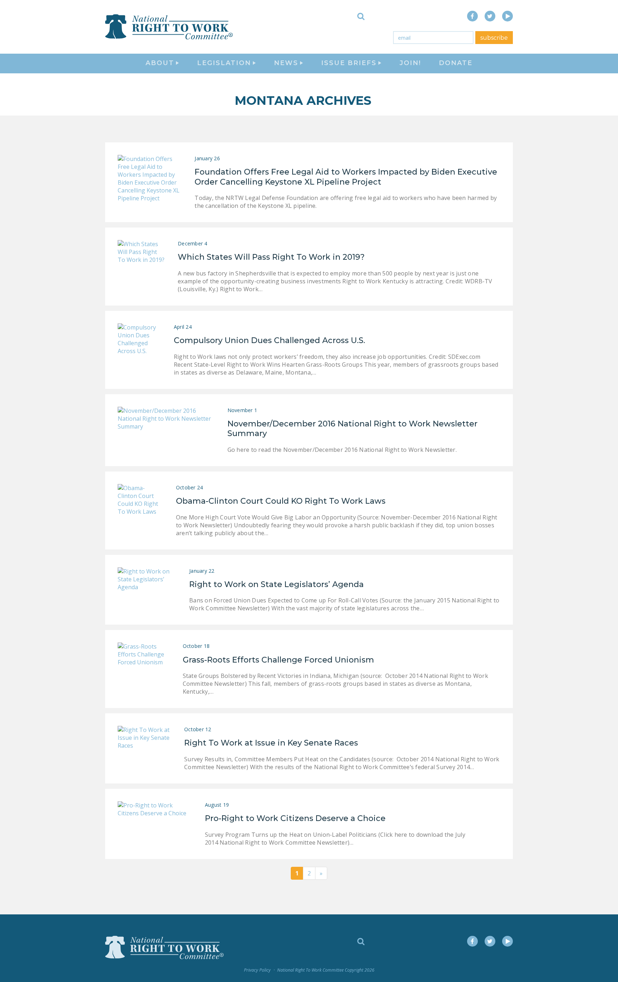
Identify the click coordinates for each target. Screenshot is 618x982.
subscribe (494, 37)
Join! (410, 63)
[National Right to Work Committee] (169, 26)
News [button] (286, 63)
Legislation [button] (224, 63)
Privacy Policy (257, 970)
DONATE (455, 63)
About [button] (160, 63)
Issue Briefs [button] (349, 63)
